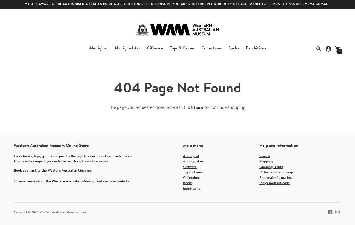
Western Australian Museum (73, 181)
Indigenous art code (274, 183)
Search (264, 156)
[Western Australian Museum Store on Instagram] (337, 212)
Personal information (275, 178)
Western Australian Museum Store (63, 212)
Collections (211, 48)
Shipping (266, 161)
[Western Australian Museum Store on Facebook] (330, 212)
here (199, 107)
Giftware (155, 48)
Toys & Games (182, 48)
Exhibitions (256, 48)
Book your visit (25, 170)
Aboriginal (98, 48)
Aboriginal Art (127, 48)
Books (233, 48)
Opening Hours (271, 167)
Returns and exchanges (277, 172)
